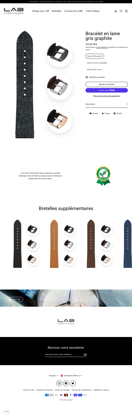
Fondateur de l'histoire (44, 390)
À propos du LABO (74, 11)
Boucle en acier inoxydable (97, 63)
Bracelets (56, 11)
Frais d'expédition (102, 47)
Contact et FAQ (28, 390)
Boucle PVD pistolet (94, 56)
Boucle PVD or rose (94, 69)
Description (90, 104)
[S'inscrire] (85, 354)
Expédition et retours (101, 390)
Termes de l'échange (62, 390)
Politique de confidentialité (81, 390)
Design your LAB (40, 11)
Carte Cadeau (93, 11)
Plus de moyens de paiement (106, 96)
